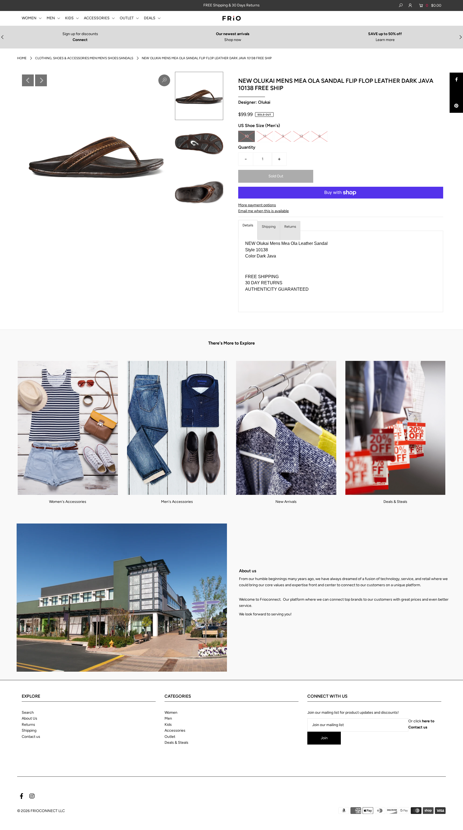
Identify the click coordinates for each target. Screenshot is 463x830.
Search (28, 712)
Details (247, 225)
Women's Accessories (67, 501)
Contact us (31, 736)
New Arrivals (286, 501)
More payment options (257, 205)
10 (247, 136)
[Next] (41, 80)
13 (301, 136)
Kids (168, 724)
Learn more (385, 40)
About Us (29, 718)
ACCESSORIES (97, 18)
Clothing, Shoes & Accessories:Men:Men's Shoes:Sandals (84, 58)
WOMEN (29, 18)
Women (171, 712)
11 (264, 136)
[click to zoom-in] (164, 80)
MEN (51, 18)
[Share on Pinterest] (456, 106)
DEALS (150, 18)
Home (22, 58)
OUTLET (127, 18)
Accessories (175, 730)
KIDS (69, 18)
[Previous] (28, 80)
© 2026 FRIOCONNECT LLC (41, 811)
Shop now (232, 40)
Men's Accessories (177, 501)
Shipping (269, 227)
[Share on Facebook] (456, 79)
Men (168, 718)
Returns (290, 227)
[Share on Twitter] (456, 92)
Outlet (170, 736)
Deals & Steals (395, 501)
